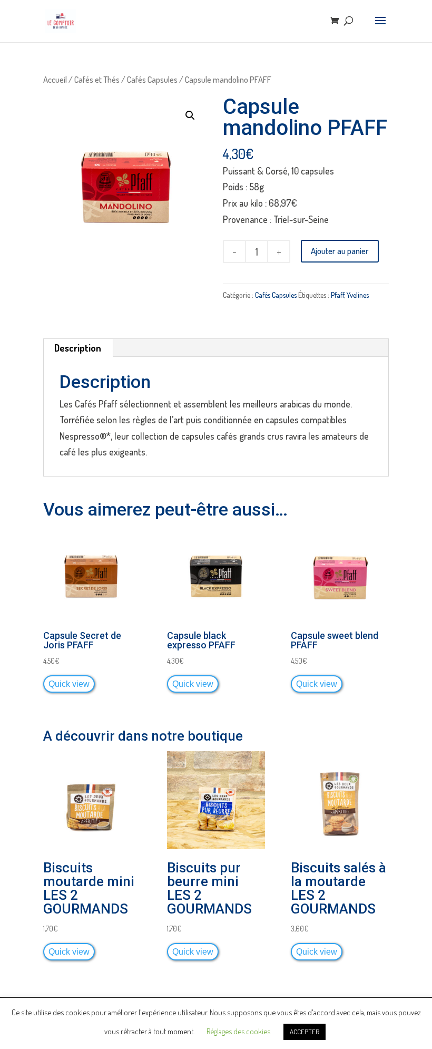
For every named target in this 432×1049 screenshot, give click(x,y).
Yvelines (358, 294)
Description (77, 348)
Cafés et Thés (97, 79)
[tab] (78, 348)
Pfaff (337, 294)
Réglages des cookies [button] (238, 1031)
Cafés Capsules (152, 79)
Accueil (55, 79)
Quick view (69, 683)
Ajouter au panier (340, 250)
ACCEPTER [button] (304, 1031)
